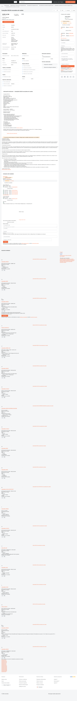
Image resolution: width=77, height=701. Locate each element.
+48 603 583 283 (14, 190)
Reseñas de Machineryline (23, 684)
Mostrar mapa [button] (21, 211)
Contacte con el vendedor (8, 21)
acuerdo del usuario (35, 243)
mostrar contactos (20, 127)
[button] (54, 10)
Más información (63, 38)
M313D (12, 27)
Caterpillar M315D (5, 301)
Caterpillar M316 (4, 448)
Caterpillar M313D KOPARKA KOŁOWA (9, 408)
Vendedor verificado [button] (8, 177)
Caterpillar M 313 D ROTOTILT (7, 489)
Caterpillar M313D (5, 261)
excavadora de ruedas (15, 29)
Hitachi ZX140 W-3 (5, 327)
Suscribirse (5, 315)
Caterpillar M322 (4, 469)
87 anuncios (8, 178)
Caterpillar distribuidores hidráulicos (68, 260)
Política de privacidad (22, 681)
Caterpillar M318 (4, 281)
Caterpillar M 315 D (5, 528)
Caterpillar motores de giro (64, 261)
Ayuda (3, 681)
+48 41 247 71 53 (15, 191)
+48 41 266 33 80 (15, 192)
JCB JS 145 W (4, 606)
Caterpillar (13, 25)
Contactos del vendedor (5, 682)
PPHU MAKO (5, 176)
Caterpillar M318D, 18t (5, 348)
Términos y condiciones (23, 679)
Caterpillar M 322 (4, 587)
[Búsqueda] (20, 2)
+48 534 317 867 (14, 198)
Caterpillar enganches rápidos (66, 262)
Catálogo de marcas (22, 686)
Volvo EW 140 (4, 547)
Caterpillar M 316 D (5, 388)
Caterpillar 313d (4, 567)
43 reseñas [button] (12, 180)
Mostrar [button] (10, 190)
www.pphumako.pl (6, 194)
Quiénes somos (4, 679)
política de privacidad (25, 243)
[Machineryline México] (7, 2)
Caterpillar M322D (5, 508)
